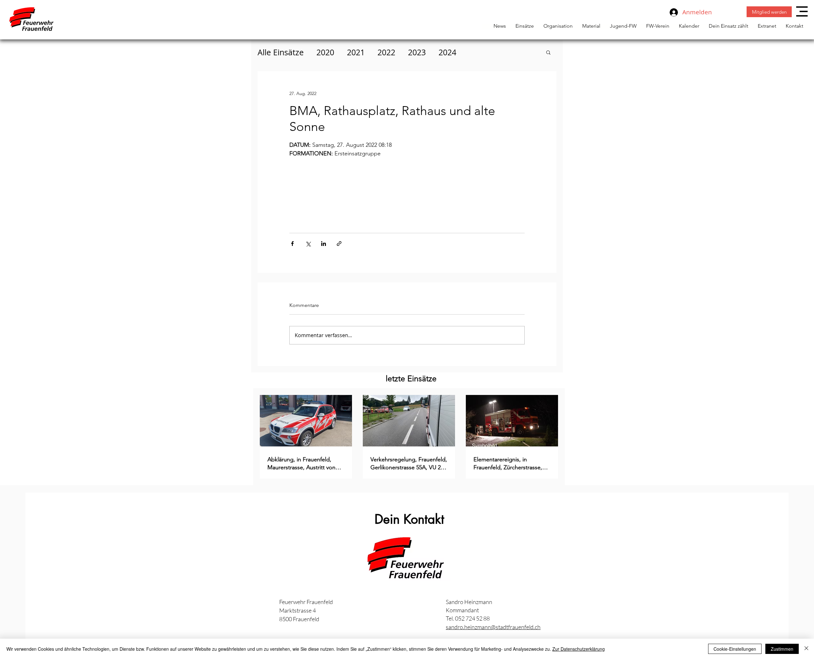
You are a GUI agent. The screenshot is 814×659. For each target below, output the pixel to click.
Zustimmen (782, 649)
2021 (356, 52)
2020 (325, 52)
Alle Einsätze (281, 52)
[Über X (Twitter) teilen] (308, 244)
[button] (802, 11)
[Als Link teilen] (339, 244)
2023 (417, 52)
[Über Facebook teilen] (292, 244)
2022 (386, 52)
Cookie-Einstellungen (735, 649)
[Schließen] (806, 649)
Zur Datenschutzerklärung (578, 649)
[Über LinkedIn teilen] (324, 244)
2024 (447, 52)
